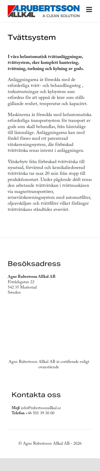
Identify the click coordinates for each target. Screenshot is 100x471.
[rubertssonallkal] (43, 7)
